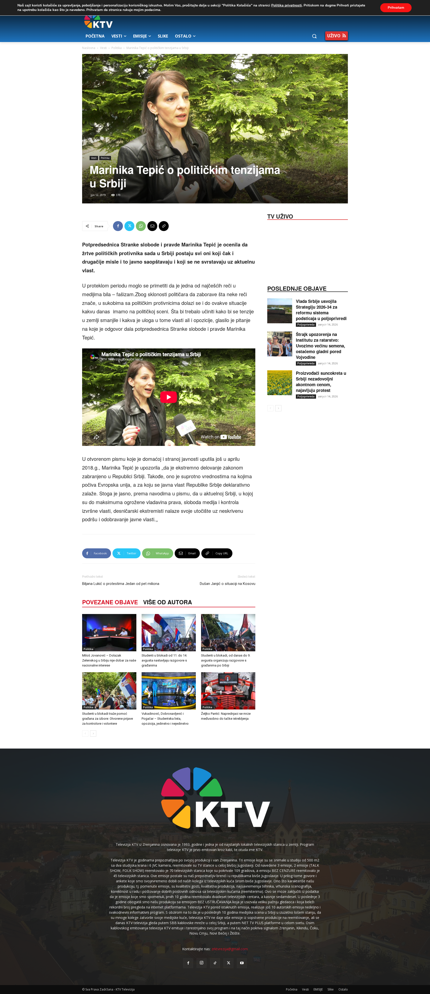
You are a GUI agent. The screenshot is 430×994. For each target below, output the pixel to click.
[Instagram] (202, 963)
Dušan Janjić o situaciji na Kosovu (227, 583)
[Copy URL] (164, 226)
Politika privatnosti (286, 5)
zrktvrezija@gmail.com (230, 949)
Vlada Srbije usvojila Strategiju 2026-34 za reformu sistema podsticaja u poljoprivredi (321, 309)
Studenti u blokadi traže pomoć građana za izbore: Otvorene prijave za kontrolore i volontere (107, 718)
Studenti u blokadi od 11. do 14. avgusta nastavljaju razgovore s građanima (164, 660)
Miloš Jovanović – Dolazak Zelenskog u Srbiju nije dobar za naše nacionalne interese (109, 660)
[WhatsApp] (141, 226)
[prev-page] (85, 733)
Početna (291, 989)
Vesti (103, 48)
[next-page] (93, 733)
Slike (330, 989)
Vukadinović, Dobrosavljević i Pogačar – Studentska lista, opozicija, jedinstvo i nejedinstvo (165, 718)
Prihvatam (396, 7)
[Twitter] (129, 226)
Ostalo (343, 989)
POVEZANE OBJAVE (110, 602)
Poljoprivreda (306, 324)
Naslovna (88, 48)
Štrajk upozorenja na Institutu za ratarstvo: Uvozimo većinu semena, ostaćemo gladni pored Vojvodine (320, 345)
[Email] (152, 226)
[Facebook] (118, 226)
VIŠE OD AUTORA (167, 602)
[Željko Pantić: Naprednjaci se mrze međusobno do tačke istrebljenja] (228, 691)
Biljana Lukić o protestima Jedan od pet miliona (120, 583)
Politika (116, 48)
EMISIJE (318, 989)
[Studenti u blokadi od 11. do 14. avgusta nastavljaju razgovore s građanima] (169, 632)
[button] (314, 36)
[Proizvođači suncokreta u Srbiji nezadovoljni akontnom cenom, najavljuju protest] (279, 382)
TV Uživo (280, 215)
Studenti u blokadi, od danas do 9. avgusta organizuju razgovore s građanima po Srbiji (225, 660)
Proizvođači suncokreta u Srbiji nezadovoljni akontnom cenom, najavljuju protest (321, 381)
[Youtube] (242, 963)
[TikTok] (215, 963)
